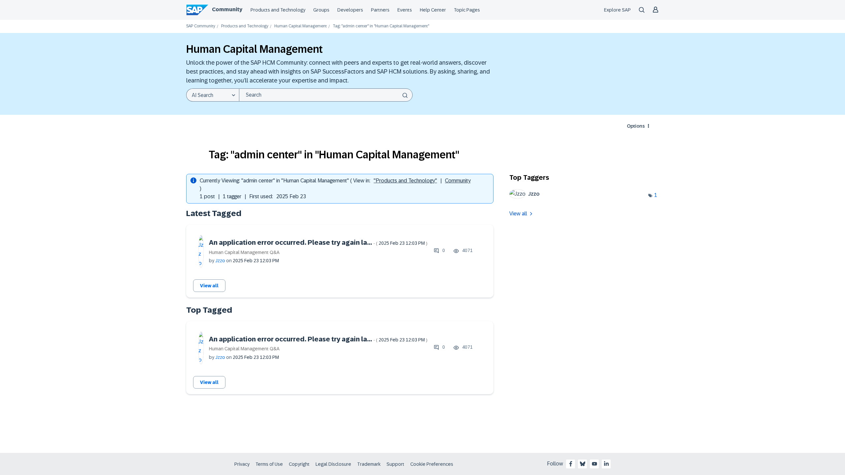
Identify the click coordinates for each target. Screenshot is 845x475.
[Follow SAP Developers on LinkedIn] (606, 463)
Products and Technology (278, 10)
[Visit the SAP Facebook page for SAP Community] (570, 463)
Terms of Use (269, 464)
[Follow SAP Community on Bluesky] (582, 463)
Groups (321, 10)
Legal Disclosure (333, 464)
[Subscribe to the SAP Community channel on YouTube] (594, 463)
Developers (350, 10)
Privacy (242, 464)
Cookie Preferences (431, 464)
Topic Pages (467, 10)
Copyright (299, 464)
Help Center (433, 10)
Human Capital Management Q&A (244, 252)
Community (227, 9)
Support (395, 464)
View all (209, 285)
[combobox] (326, 95)
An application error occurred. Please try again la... (318, 242)
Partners (380, 10)
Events (404, 10)
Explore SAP (617, 10)
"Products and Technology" (405, 180)
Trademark (369, 464)
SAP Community (200, 26)
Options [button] (636, 126)
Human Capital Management (300, 26)
